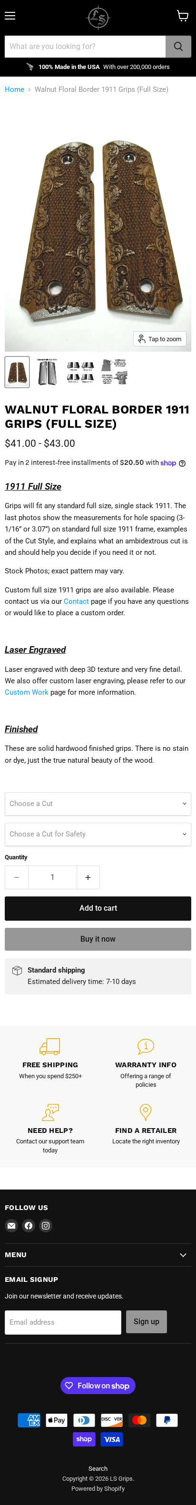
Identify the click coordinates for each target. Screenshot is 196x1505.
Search (98, 1468)
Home (14, 90)
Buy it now (98, 939)
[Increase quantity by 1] (88, 877)
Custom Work (27, 692)
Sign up (146, 1321)
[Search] (178, 47)
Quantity (16, 857)
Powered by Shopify (98, 1488)
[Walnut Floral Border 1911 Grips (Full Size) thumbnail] (17, 372)
